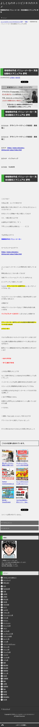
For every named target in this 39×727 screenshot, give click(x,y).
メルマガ (5, 655)
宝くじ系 (5, 673)
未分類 (5, 699)
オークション (6, 623)
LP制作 (12, 77)
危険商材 (5, 670)
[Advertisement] (19, 46)
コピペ (5, 628)
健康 (4, 662)
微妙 (4, 681)
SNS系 (5, 602)
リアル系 (5, 660)
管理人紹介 (6, 583)
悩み (4, 689)
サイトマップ (6, 580)
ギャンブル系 (6, 626)
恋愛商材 (5, 686)
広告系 (5, 676)
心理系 (5, 684)
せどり (5, 607)
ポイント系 (6, 647)
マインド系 (6, 649)
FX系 (4, 591)
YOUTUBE (6, 604)
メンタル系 (6, 657)
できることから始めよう (9, 577)
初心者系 (5, 668)
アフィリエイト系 (8, 615)
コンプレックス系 (8, 633)
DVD (4, 586)
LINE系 (5, 594)
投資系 (5, 691)
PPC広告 (5, 599)
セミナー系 (6, 639)
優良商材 (5, 665)
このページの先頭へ (21, 725)
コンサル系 (6, 631)
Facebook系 (6, 589)
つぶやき (5, 610)
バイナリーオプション (9, 644)
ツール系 (5, 641)
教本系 (18, 77)
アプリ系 (5, 618)
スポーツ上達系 (7, 636)
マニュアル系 (6, 652)
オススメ (5, 620)
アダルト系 (6, 612)
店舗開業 (5, 678)
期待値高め (6, 697)
